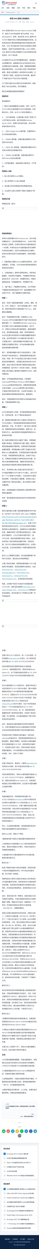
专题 (34, 8)
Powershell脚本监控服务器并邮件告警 (19, 1228)
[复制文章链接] (19, 1135)
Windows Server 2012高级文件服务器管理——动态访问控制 (21, 1175)
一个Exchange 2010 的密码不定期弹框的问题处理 (21, 1224)
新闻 (8, 8)
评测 (23, 8)
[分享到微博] (8, 1131)
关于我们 (22, 1239)
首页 (2, 8)
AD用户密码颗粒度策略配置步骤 (17, 1158)
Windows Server (10, 12)
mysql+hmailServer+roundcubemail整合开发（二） (21, 1198)
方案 (18, 8)
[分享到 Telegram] (35, 1131)
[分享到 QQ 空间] (17, 1131)
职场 (28, 8)
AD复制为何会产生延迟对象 (15, 1167)
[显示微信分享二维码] (4, 1131)
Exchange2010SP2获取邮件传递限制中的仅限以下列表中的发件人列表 (21, 1211)
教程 (13, 8)
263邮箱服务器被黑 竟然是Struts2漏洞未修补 (21, 1189)
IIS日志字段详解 (12, 1171)
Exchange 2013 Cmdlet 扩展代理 (17, 1154)
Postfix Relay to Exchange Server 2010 (19, 1215)
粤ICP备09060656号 (19, 1245)
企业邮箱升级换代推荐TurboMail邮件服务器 (20, 1202)
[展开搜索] (36, 3)
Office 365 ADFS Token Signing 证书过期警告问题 (21, 1193)
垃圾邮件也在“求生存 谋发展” (16, 1206)
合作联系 (15, 1239)
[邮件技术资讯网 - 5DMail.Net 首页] (9, 3)
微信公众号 (31, 1239)
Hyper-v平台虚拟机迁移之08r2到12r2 (19, 1162)
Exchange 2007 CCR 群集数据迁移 (18, 1219)
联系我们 (7, 1239)
